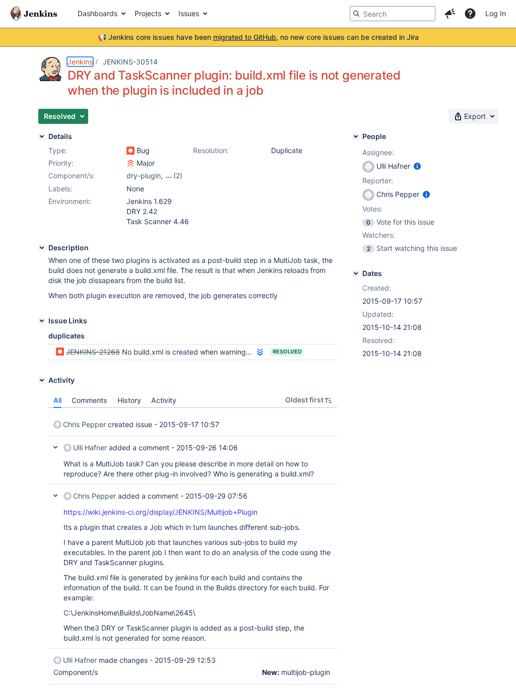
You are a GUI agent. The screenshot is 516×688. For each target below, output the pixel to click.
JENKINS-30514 (130, 61)
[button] (450, 14)
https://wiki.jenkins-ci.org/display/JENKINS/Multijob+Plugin (160, 512)
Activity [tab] (163, 400)
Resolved (287, 351)
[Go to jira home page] (33, 14)
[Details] (41, 136)
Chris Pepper (84, 424)
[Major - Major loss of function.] (130, 163)
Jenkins (80, 61)
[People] (355, 136)
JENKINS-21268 (93, 352)
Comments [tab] (89, 400)
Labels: (60, 188)
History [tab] (129, 400)
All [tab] (57, 400)
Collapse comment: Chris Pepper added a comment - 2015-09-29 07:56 (55, 496)
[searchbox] (392, 14)
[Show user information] (417, 166)
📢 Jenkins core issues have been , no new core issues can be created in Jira (258, 37)
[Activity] (41, 380)
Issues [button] (188, 13)
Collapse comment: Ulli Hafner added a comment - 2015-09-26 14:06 (55, 447)
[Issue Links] (41, 320)
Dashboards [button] (97, 13)
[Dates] (355, 273)
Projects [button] (148, 13)
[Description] (41, 247)
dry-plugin (143, 175)
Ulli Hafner (90, 447)
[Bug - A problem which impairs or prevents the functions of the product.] (130, 151)
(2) (177, 175)
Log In (495, 13)
